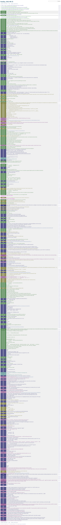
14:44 (59, 122)
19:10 (59, 345)
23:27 (59, 480)
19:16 (59, 354)
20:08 (59, 453)
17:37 (59, 226)
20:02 (59, 436)
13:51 (59, 51)
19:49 (59, 393)
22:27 (59, 474)
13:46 (59, 47)
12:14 (59, 27)
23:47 (59, 492)
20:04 (59, 438)
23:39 (59, 483)
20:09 (59, 455)
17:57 (59, 278)
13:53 (59, 68)
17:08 (59, 163)
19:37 (59, 372)
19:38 (59, 375)
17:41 (59, 235)
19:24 (59, 368)
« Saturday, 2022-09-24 (3, 3)
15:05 (59, 130)
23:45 (59, 490)
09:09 (59, 7)
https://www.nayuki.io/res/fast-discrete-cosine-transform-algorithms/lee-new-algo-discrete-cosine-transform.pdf (36, 227)
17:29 (59, 199)
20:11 (59, 467)
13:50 (59, 49)
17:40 (59, 227)
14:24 (59, 104)
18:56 (59, 298)
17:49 (59, 271)
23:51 (59, 497)
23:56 (59, 513)
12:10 (59, 25)
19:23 (59, 366)
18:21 (59, 297)
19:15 (59, 350)
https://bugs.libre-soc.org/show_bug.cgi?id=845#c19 (17, 130)
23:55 (59, 509)
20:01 (59, 433)
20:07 (59, 451)
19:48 (59, 392)
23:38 (59, 482)
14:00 (59, 93)
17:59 (59, 281)
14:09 (59, 97)
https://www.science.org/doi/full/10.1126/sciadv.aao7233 (24, 376)
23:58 (59, 517)
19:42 (59, 388)
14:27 (59, 107)
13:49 (59, 48)
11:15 (59, 21)
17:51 (59, 273)
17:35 (59, 223)
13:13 (59, 29)
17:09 (59, 164)
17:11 (59, 172)
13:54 (59, 70)
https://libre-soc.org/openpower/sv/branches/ (23, 305)
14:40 (59, 118)
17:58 (59, 279)
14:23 (59, 101)
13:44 (59, 33)
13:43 (59, 32)
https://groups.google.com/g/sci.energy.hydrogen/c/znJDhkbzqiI (30, 392)
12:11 (59, 26)
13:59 (59, 91)
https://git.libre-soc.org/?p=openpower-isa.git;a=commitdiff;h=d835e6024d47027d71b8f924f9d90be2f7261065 (23, 120)
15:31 (59, 147)
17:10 (59, 169)
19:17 (59, 360)
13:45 (59, 45)
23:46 (59, 491)
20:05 (59, 440)
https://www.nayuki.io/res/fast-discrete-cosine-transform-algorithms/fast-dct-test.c (18, 272)
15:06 (59, 131)
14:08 (59, 96)
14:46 (59, 125)
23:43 (59, 487)
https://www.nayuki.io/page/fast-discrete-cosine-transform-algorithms (16, 266)
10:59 (59, 10)
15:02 (59, 128)
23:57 (59, 516)
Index (9, 3)
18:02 (59, 290)
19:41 (59, 385)
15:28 (59, 145)
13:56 (59, 82)
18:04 (59, 294)
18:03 (59, 292)
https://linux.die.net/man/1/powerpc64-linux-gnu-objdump (15, 326)
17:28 (59, 196)
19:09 (59, 329)
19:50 (59, 394)
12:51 (59, 28)
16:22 (59, 149)
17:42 (59, 244)
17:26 (59, 190)
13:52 (59, 59)
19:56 (59, 407)
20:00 (59, 428)
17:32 (59, 212)
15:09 (59, 134)
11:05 (59, 11)
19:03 (59, 305)
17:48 (59, 269)
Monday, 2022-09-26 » (14, 3)
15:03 (59, 129)
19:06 (59, 322)
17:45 (59, 255)
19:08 (59, 325)
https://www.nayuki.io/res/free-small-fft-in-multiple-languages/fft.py (21, 241)
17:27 (59, 192)
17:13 (59, 185)
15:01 (59, 126)
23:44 (59, 489)
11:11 (59, 16)
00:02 (59, 5)
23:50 (59, 495)
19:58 (59, 421)
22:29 (59, 478)
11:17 (59, 24)
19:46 (59, 391)
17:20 (59, 188)
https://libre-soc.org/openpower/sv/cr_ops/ (12, 25)
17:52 (59, 276)
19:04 (59, 315)
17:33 (59, 216)
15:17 (59, 140)
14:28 (59, 117)
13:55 (59, 74)
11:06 (59, 13)
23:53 (59, 504)
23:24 (59, 479)
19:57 (59, 414)
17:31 (59, 205)
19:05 (59, 320)
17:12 (59, 175)
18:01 (59, 282)
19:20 (59, 365)
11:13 (59, 17)
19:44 (59, 390)
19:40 (59, 383)
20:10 (59, 464)
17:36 (59, 224)
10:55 (59, 9)
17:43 (59, 246)
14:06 (59, 94)
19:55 (59, 406)
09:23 (59, 8)
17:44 (59, 248)
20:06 (59, 441)
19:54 (59, 396)
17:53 (59, 277)
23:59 (59, 518)
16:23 (59, 153)
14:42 (59, 120)
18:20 (59, 296)
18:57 (59, 304)
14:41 (59, 119)
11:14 (59, 19)
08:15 (59, 6)
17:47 (59, 261)
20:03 (59, 437)
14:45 (59, 124)
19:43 (59, 389)
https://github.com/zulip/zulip (10, 262)
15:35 (59, 148)
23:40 (59, 486)
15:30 (59, 146)
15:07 (59, 133)
